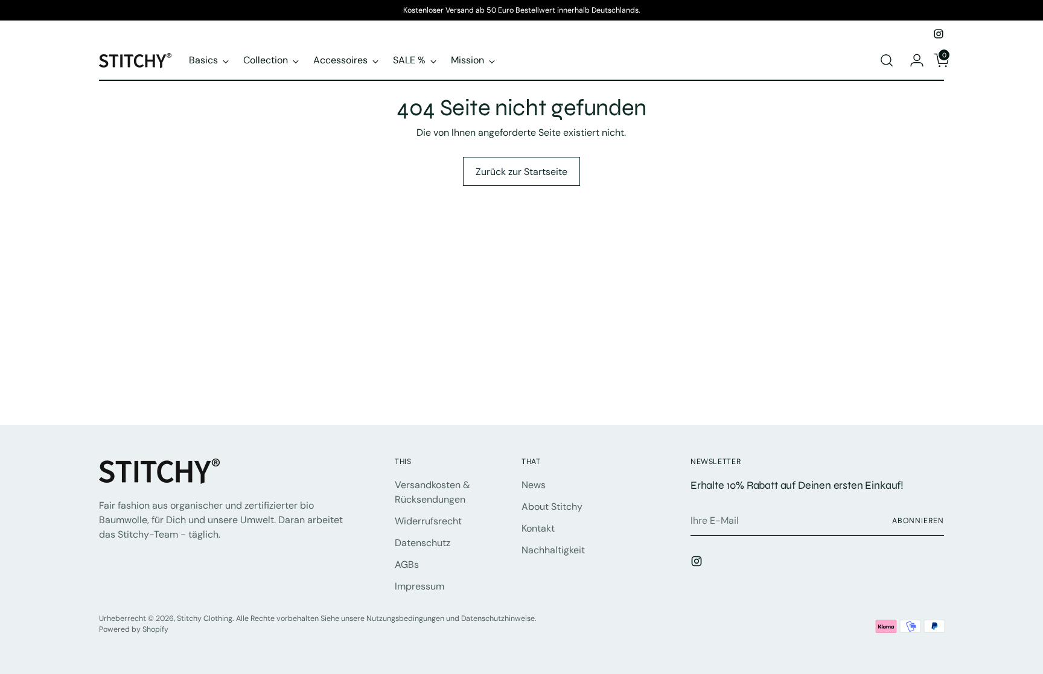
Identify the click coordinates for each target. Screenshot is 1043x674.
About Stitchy (552, 506)
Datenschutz (422, 542)
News (534, 484)
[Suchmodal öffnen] (887, 60)
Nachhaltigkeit (553, 550)
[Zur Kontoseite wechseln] (912, 60)
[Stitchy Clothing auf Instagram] (938, 33)
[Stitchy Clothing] (135, 60)
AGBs (407, 564)
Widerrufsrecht (428, 521)
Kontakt (538, 528)
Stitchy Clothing (204, 618)
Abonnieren (918, 521)
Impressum (419, 586)
